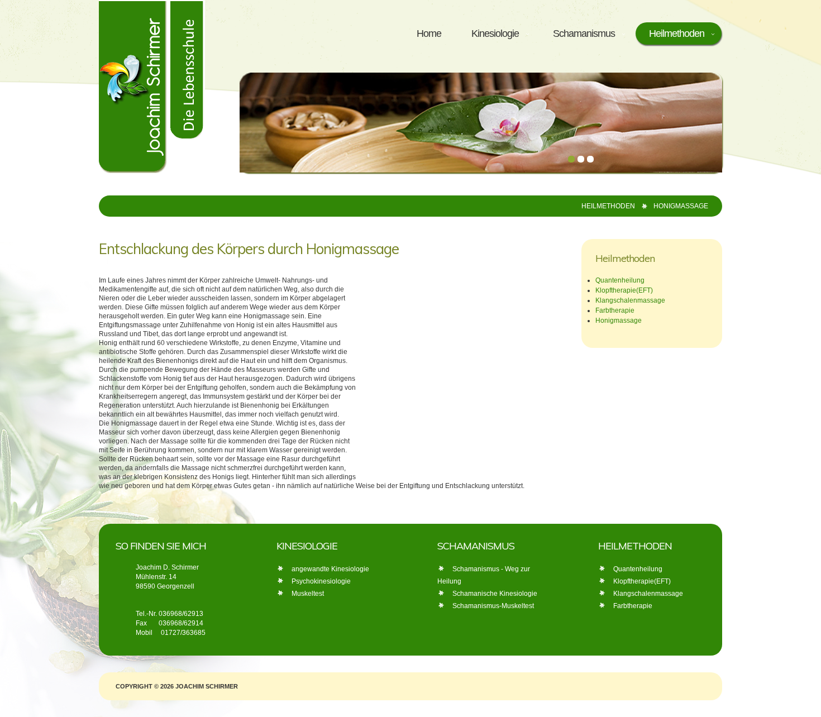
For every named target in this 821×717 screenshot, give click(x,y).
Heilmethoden (676, 33)
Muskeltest (308, 594)
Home (429, 33)
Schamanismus (584, 33)
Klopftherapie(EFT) (624, 290)
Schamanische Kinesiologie (494, 594)
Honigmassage (618, 320)
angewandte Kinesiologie (330, 569)
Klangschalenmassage (630, 300)
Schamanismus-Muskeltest (493, 606)
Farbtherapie (614, 310)
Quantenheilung (620, 280)
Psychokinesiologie (321, 581)
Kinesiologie (495, 33)
